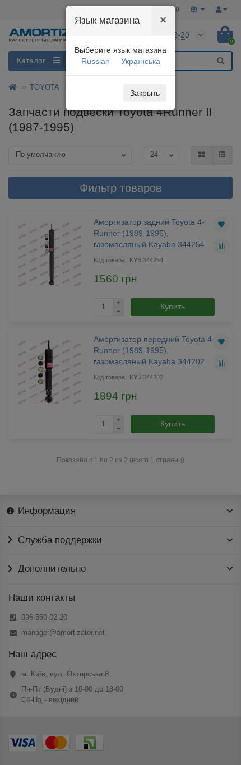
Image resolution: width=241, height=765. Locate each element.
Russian (95, 61)
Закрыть (145, 93)
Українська (140, 61)
